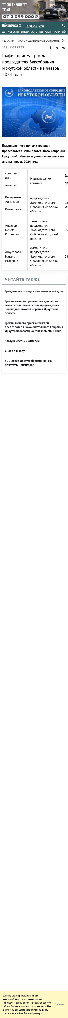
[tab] (13, 32)
